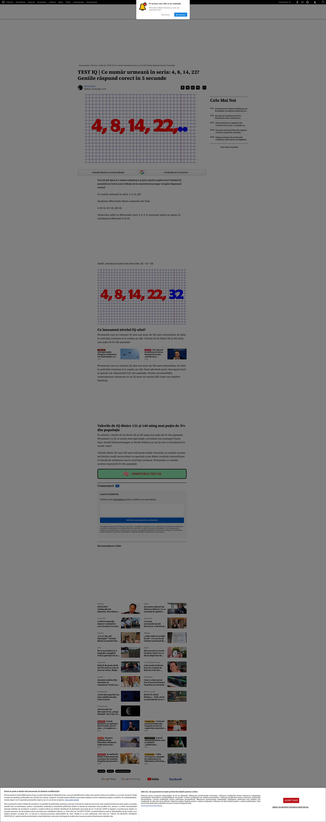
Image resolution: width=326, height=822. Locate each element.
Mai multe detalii (72, 800)
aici (64, 811)
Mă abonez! (181, 14)
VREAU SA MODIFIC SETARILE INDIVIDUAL (290, 807)
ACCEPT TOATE (291, 800)
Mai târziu (166, 14)
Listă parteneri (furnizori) (151, 806)
